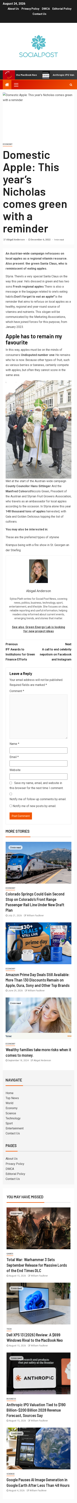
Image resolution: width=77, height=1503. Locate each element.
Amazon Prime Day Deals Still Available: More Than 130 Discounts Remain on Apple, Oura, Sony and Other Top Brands (38, 980)
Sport (9, 1123)
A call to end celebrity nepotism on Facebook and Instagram (55, 651)
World (9, 1103)
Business (11, 1399)
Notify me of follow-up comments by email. (38, 799)
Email (14, 757)
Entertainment (15, 1128)
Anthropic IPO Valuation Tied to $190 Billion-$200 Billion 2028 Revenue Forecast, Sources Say (36, 1410)
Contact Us (39, 13)
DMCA (46, 8)
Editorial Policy (61, 8)
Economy (7, 144)
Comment (17, 691)
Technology (13, 1118)
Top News (12, 1098)
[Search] (71, 84)
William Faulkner (35, 915)
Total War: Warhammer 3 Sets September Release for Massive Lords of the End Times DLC (37, 1265)
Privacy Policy (30, 8)
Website (15, 770)
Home (9, 1093)
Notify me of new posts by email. (34, 806)
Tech (9, 1329)
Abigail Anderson (15, 239)
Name (14, 744)
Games (10, 1254)
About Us (13, 8)
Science (11, 1113)
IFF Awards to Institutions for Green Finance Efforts (20, 651)
